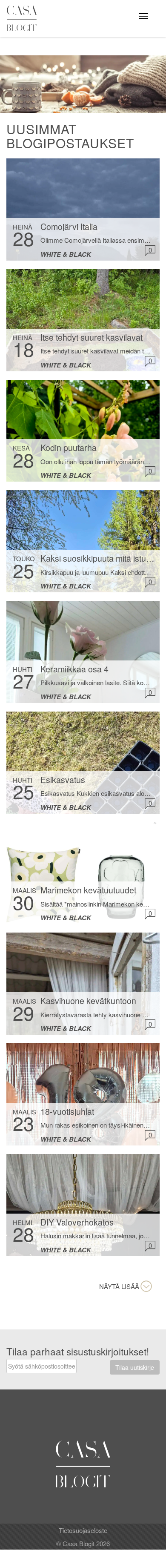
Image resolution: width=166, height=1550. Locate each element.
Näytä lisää (119, 1286)
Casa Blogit (24, 18)
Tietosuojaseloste (83, 1530)
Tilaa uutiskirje (134, 1367)
